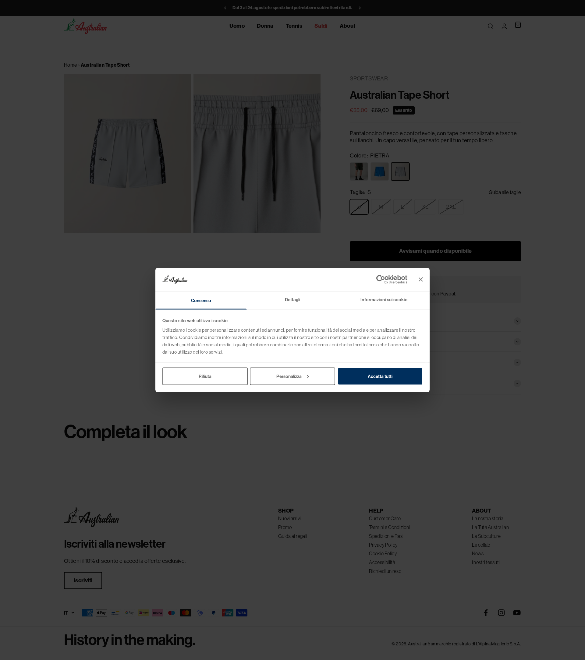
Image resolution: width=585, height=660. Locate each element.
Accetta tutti (380, 376)
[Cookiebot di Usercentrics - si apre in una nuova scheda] (380, 279)
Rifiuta (205, 376)
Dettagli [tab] (292, 299)
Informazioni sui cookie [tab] (383, 299)
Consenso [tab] (201, 300)
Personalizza (289, 376)
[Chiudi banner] (421, 279)
